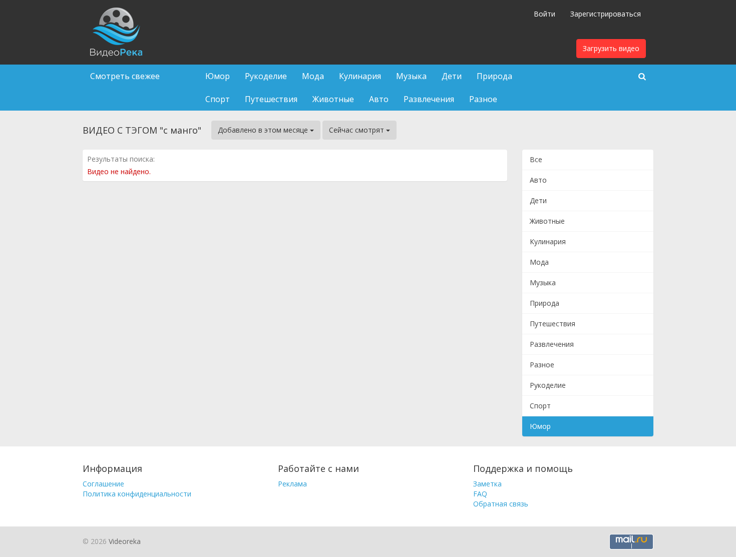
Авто (379, 99)
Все (536, 159)
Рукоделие (266, 76)
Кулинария (360, 76)
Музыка (411, 76)
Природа (494, 76)
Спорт (217, 99)
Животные (333, 99)
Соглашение (103, 483)
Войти (544, 14)
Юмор (217, 76)
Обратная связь (500, 503)
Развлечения (429, 99)
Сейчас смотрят (357, 130)
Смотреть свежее (125, 76)
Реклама (292, 483)
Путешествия (271, 99)
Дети (452, 76)
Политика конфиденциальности (137, 493)
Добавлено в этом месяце (264, 130)
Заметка (487, 483)
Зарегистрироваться (605, 14)
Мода (313, 76)
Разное (483, 99)
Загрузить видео (611, 48)
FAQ (480, 493)
